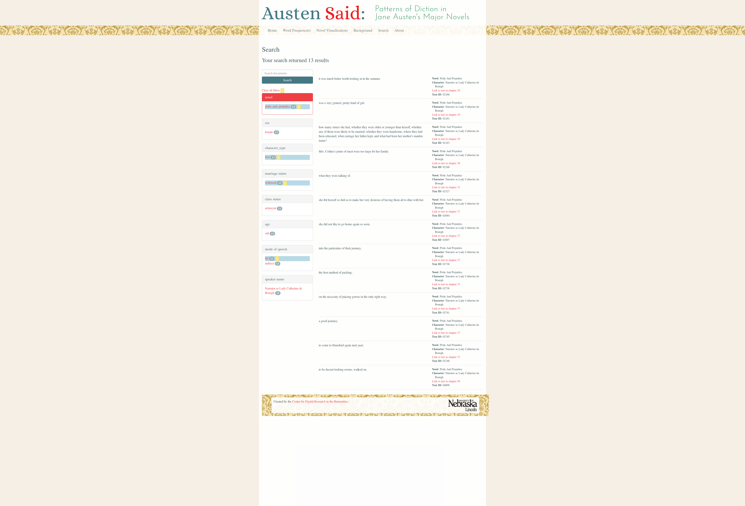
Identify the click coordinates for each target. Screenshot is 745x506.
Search (383, 30)
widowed (270, 182)
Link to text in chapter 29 (446, 90)
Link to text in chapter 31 (446, 187)
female (269, 132)
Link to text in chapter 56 (446, 381)
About (399, 30)
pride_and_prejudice (277, 106)
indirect (269, 263)
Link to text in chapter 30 (446, 163)
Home (272, 30)
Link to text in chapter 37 (446, 211)
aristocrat (270, 208)
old (267, 233)
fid (266, 258)
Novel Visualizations (332, 30)
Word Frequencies (297, 30)
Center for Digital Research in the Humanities (320, 401)
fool (267, 157)
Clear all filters (272, 90)
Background (362, 30)
